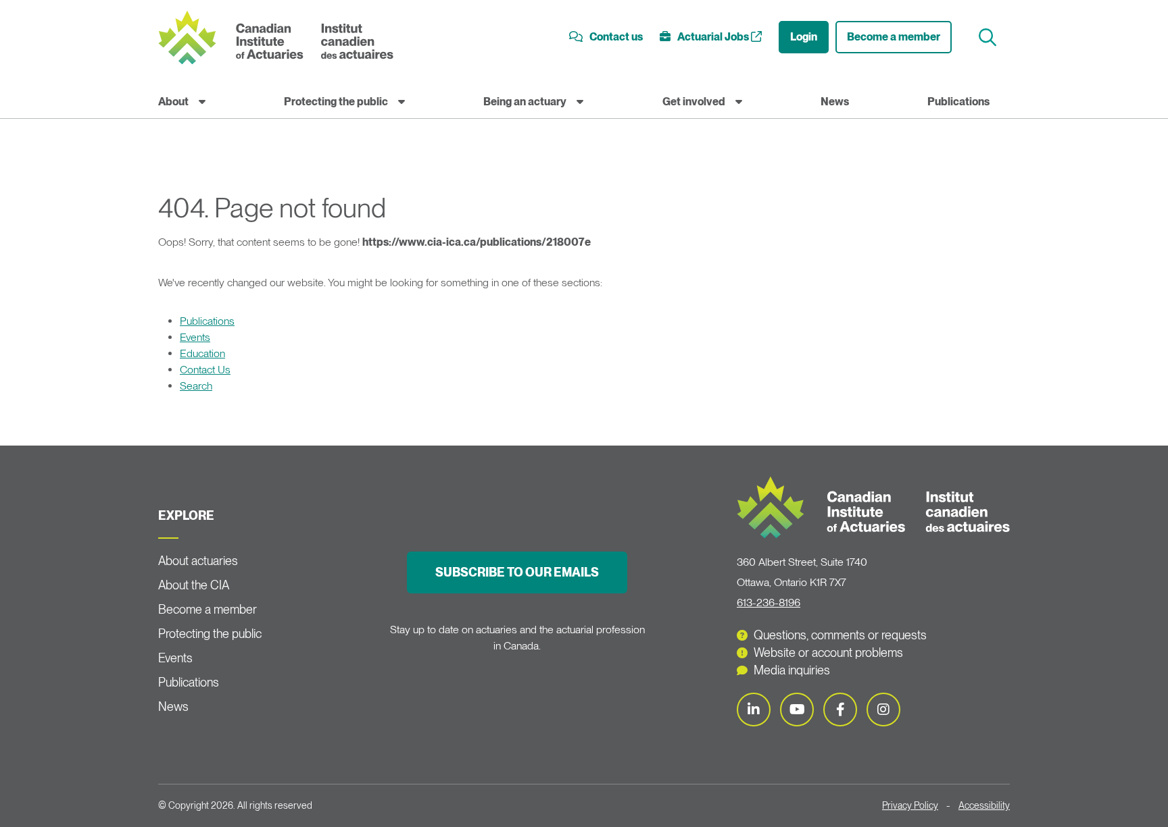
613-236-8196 (768, 602)
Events (195, 337)
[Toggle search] (989, 37)
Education (202, 353)
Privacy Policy (910, 805)
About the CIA (193, 585)
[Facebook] (840, 709)
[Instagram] (883, 709)
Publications (958, 101)
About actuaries (198, 561)
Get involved (693, 101)
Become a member (893, 36)
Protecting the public (336, 101)
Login (803, 36)
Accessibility (984, 805)
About (173, 101)
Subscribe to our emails (517, 572)
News (835, 101)
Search (196, 385)
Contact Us (205, 369)
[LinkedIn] (754, 709)
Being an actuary (524, 101)
